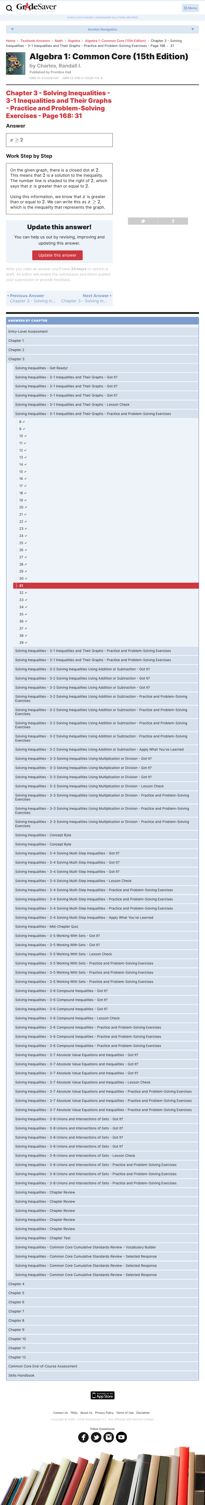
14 (21, 464)
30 (22, 578)
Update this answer (57, 255)
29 (21, 571)
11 (21, 443)
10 (21, 436)
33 (22, 600)
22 (21, 522)
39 (22, 643)
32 (21, 593)
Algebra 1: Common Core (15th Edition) (115, 41)
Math (59, 41)
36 (22, 621)
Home (10, 41)
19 (21, 500)
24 (21, 536)
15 (21, 472)
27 (21, 557)
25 (21, 543)
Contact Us (60, 1412)
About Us (86, 1412)
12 (21, 450)
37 (21, 628)
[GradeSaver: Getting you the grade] (36, 8)
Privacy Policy (104, 1412)
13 (21, 457)
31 (21, 586)
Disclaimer (143, 1412)
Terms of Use (125, 1412)
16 (21, 479)
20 (21, 507)
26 (21, 550)
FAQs (74, 1412)
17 (21, 486)
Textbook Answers (35, 41)
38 (21, 636)
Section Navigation (102, 29)
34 (22, 607)
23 (21, 529)
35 (21, 614)
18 (21, 493)
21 (21, 514)
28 (21, 564)
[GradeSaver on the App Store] (103, 1395)
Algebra (74, 41)
